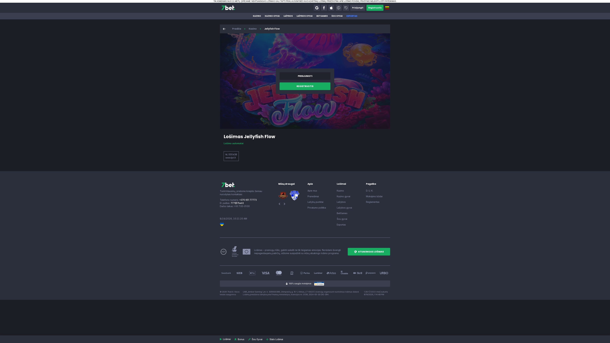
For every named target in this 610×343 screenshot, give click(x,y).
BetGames (322, 16)
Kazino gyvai (272, 16)
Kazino (257, 16)
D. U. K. (369, 190)
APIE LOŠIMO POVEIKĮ (349, 1)
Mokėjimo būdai (374, 196)
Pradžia (236, 28)
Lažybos (288, 16)
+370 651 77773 (248, 199)
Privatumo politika (317, 207)
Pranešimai (313, 196)
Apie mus (312, 190)
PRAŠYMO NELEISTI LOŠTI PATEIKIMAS (378, 1)
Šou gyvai (337, 16)
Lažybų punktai (315, 202)
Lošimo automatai (234, 143)
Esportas (351, 16)
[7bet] (228, 8)
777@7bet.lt (237, 203)
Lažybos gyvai (305, 16)
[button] (317, 8)
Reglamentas (373, 202)
